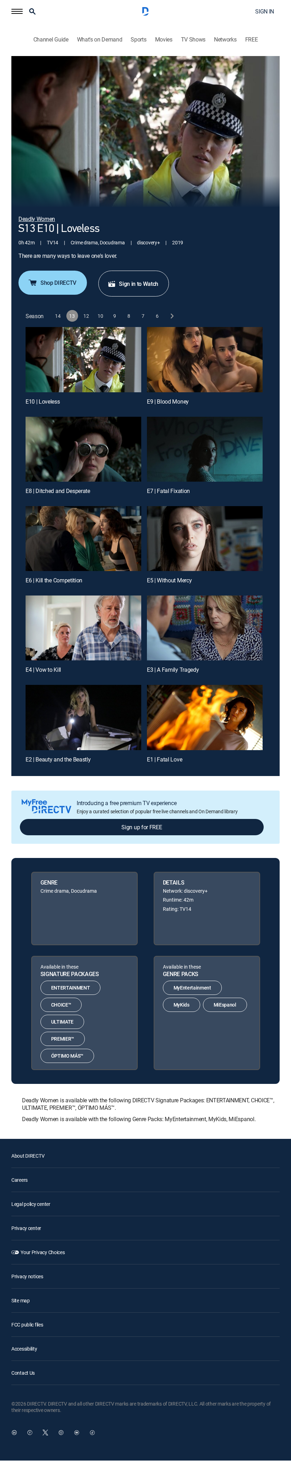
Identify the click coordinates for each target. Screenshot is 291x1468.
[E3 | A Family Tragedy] (205, 627)
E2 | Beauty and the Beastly (58, 759)
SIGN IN (264, 11)
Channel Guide (50, 39)
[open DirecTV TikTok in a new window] (92, 1432)
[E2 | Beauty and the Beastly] (83, 717)
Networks (225, 39)
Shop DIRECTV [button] (58, 283)
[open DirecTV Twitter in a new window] (45, 1432)
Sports (138, 39)
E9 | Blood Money (168, 401)
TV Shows (193, 39)
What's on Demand (99, 39)
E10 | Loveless (43, 401)
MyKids (182, 1004)
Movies (163, 39)
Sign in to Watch (138, 284)
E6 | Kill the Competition (54, 580)
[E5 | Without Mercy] (205, 538)
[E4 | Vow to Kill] (83, 627)
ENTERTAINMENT (70, 987)
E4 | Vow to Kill (43, 670)
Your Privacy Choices (43, 1252)
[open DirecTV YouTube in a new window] (76, 1432)
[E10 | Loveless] (83, 359)
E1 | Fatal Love (164, 759)
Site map (20, 1300)
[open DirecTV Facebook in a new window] (30, 1432)
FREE (251, 39)
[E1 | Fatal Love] (205, 717)
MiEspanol (225, 1004)
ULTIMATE (62, 1021)
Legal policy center (30, 1204)
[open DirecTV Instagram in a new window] (61, 1432)
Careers (19, 1179)
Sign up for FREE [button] (141, 827)
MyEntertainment (192, 987)
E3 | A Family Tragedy (173, 670)
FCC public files (27, 1324)
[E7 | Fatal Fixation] (205, 449)
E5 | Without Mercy (169, 580)
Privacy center (26, 1228)
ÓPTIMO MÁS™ (67, 1055)
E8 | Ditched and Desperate (58, 491)
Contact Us (23, 1372)
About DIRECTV (27, 1155)
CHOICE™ (61, 1004)
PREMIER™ (62, 1038)
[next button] (171, 316)
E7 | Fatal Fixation (168, 491)
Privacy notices (27, 1276)
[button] (17, 11)
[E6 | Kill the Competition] (83, 538)
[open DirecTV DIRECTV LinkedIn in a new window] (14, 1432)
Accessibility (24, 1348)
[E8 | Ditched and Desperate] (83, 449)
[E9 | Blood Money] (205, 359)
